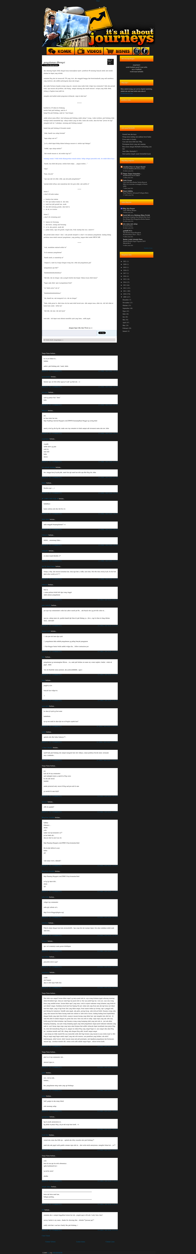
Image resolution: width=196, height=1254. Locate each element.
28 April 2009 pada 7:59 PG (108, 387)
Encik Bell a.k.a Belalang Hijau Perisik (136, 215)
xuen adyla (45, 706)
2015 (125, 279)
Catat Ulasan (46, 1236)
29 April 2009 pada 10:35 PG (108, 1230)
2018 (125, 270)
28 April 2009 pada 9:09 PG (108, 545)
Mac (124, 325)
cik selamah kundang (48, 467)
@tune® (44, 941)
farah (43, 680)
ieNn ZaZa (45, 897)
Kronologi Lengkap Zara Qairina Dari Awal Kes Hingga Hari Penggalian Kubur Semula (136, 218)
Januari (125, 331)
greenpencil (45, 1117)
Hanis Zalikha (128, 191)
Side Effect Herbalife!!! (130, 151)
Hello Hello (45, 519)
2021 (125, 261)
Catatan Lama (110, 1242)
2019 (125, 267)
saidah (44, 732)
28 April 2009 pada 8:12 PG (108, 462)
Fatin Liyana (127, 180)
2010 (125, 294)
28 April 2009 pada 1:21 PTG (107, 891)
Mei (124, 320)
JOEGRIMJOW (57, 1253)
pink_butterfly (46, 605)
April (124, 322)
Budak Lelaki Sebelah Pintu (132, 239)
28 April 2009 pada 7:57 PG (108, 371)
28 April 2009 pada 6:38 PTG (107, 1090)
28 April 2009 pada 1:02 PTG (107, 796)
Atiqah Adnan (46, 1186)
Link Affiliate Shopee (129, 210)
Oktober (125, 305)
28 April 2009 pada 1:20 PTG (107, 865)
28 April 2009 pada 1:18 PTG (107, 812)
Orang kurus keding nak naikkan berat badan (136, 137)
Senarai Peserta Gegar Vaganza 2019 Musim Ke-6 (134, 242)
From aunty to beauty (129, 139)
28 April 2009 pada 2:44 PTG (107, 951)
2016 (125, 276)
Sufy (43, 657)
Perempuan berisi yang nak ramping (134, 144)
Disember (126, 300)
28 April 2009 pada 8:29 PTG (107, 1150)
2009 (125, 297)
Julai (124, 314)
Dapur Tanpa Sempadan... (132, 173)
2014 (125, 282)
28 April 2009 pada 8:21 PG (108, 477)
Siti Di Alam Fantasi (48, 566)
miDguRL (45, 551)
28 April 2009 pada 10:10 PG (108, 625)
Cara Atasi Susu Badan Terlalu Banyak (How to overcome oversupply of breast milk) (135, 184)
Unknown (45, 535)
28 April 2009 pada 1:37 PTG (107, 917)
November (126, 302)
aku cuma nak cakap (130, 224)
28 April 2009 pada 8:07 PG (108, 405)
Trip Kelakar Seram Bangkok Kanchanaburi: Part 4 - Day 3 (132, 233)
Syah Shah (45, 1135)
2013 (125, 285)
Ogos (124, 311)
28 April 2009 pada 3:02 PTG (107, 987)
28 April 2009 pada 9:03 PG (108, 493)
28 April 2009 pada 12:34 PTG (107, 760)
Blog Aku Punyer (129, 208)
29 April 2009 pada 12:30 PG (108, 1181)
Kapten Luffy (46, 631)
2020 (125, 264)
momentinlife (46, 377)
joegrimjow (45, 439)
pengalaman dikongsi (54, 62)
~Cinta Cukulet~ (47, 747)
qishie (44, 1073)
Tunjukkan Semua (148, 248)
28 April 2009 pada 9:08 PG (108, 529)
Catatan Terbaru (50, 1242)
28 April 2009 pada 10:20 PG (108, 651)
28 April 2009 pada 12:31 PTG (107, 742)
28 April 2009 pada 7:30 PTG (107, 1111)
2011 (125, 291)
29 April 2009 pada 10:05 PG (108, 1204)
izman (44, 1096)
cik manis (45, 392)
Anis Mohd (45, 957)
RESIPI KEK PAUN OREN (131, 175)
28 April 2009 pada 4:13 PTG (107, 1046)
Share (98, 1)
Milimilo (45, 410)
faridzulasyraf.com (127, 93)
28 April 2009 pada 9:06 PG (108, 514)
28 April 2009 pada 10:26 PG (108, 675)
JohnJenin (45, 923)
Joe (48, 1253)
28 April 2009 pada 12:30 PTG (107, 726)
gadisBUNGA (127, 230)
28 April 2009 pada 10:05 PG (108, 600)
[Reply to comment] (52, 371)
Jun (124, 317)
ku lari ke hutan (128, 226)
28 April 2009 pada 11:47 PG (108, 700)
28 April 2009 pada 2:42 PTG (107, 935)
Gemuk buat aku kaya (129, 134)
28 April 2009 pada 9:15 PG (108, 561)
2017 (125, 273)
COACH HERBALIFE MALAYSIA (134, 169)
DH (43, 1210)
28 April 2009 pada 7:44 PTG (107, 1129)
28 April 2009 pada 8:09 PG (108, 433)
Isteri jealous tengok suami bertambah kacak (136, 154)
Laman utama (80, 1242)
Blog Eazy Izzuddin (48, 817)
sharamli (44, 802)
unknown (45, 584)
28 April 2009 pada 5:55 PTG (107, 1067)
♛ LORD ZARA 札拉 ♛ (50, 499)
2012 (125, 288)
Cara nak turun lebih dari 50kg (132, 142)
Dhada (44, 483)
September (126, 308)
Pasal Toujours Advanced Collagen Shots (135, 193)
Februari (126, 328)
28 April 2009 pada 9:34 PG (108, 579)
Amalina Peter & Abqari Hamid (134, 167)
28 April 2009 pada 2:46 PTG (107, 967)
